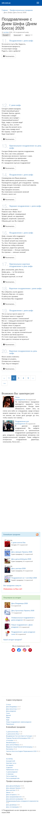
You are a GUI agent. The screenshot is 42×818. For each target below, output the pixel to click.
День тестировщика (12, 807)
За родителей (10, 761)
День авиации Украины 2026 (21, 552)
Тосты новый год (11, 776)
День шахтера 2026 (18, 568)
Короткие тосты (11, 763)
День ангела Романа (12, 745)
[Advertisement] (21, 80)
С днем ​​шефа (15, 105)
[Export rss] (37, 534)
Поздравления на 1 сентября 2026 (24, 578)
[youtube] (13, 650)
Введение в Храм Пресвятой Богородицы (19, 747)
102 (28, 35)
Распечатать (9, 56)
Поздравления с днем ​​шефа (21, 232)
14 (18, 35)
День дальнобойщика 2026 (21, 559)
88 (6, 35)
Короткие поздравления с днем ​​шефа (25, 288)
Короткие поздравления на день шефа (23, 352)
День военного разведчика (14, 799)
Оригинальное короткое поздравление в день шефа (20, 264)
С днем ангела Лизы (12, 734)
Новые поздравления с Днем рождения (18, 722)
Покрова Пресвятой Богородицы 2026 (18, 738)
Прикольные (10, 724)
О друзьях (9, 767)
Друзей (8, 715)
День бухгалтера (11, 709)
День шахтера (10, 790)
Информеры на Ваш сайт (12, 589)
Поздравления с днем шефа (21, 40)
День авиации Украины (13, 788)
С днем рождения (11, 772)
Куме (7, 720)
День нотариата (11, 794)
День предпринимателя (13, 797)
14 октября (9, 740)
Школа (8, 792)
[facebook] (19, 650)
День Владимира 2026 (19, 603)
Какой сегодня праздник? (12, 639)
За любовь (9, 759)
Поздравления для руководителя (22, 422)
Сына (8, 713)
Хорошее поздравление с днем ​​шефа (25, 206)
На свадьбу (9, 765)
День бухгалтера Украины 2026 (22, 610)
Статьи (8, 704)
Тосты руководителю (20, 398)
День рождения (11, 711)
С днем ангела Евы (18, 542)
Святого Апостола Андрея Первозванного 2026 (21, 751)
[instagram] (24, 650)
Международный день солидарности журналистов (22, 801)
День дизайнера (11, 805)
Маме (8, 717)
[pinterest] (30, 650)
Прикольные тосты (12, 769)
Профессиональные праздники (21, 10)
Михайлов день (11, 742)
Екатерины (9, 749)
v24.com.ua (6, 3)
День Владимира (11, 707)
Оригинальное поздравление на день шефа (25, 146)
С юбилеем (9, 774)
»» (4, 383)
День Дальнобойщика (13, 786)
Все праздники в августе (12, 585)
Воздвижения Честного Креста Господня (19, 736)
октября (6, 32)
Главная (5, 10)
